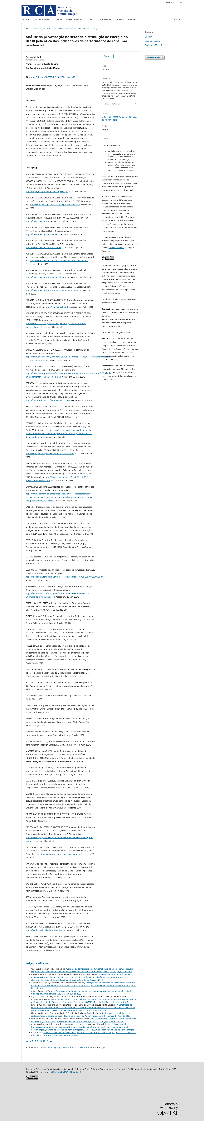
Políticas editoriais (42, 19)
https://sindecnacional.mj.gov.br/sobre (44, 930)
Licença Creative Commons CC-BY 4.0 (64, 1071)
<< (27, 1041)
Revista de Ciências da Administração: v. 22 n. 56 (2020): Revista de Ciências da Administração (90, 1029)
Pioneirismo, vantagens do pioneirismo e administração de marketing (88, 991)
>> (51, 1041)
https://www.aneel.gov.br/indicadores (43, 247)
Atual (59, 19)
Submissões (105, 19)
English (148, 36)
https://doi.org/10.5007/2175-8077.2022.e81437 (53, 77)
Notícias (91, 19)
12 (47, 1041)
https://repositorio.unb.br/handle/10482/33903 (48, 400)
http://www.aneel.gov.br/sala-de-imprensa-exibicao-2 (55, 204)
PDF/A (109, 56)
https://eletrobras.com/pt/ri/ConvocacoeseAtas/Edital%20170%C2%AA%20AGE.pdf (64, 576)
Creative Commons (116, 247)
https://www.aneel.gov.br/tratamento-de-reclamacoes (51, 290)
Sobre (24, 19)
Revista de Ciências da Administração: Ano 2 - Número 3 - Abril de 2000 (97, 1016)
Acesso (179, 2)
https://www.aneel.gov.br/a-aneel (41, 234)
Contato (131, 19)
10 (41, 1041)
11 (44, 1041)
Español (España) (153, 41)
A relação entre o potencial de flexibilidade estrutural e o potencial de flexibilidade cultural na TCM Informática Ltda (83, 984)
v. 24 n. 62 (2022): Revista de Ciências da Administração (67, 28)
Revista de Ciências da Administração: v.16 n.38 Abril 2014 (80, 1010)
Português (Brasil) (153, 45)
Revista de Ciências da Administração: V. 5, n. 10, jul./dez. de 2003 (101, 971)
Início (28, 28)
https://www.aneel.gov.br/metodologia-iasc (46, 277)
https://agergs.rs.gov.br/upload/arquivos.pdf (47, 191)
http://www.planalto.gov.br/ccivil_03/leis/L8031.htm (50, 453)
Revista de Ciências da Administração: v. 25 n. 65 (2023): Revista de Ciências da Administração (85, 1002)
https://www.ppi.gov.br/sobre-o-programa (60, 854)
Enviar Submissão (155, 57)
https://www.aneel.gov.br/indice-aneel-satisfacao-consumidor (59, 260)
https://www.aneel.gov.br (38, 221)
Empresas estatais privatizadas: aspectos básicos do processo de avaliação (79, 1032)
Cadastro (119, 19)
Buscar (177, 19)
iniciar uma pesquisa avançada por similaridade (66, 1047)
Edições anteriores (75, 19)
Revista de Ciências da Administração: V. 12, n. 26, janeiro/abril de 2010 (90, 1021)
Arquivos (37, 28)
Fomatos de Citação (112, 104)
